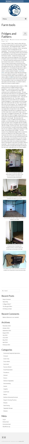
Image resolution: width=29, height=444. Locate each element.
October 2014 (6, 328)
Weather (5, 411)
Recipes (5, 402)
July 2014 (5, 335)
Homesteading (7, 383)
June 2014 (5, 337)
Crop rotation (6, 361)
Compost (5, 356)
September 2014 (7, 330)
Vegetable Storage (8, 408)
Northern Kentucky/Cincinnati (10, 397)
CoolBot (11, 77)
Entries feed (6, 421)
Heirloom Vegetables (8, 380)
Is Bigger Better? (7, 304)
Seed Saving (6, 405)
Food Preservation (8, 369)
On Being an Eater (7, 308)
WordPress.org (6, 426)
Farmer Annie (6, 39)
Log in (4, 419)
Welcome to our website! (13, 317)
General (21, 39)
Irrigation (5, 389)
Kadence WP (21, 441)
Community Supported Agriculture (11, 353)
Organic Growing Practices (10, 400)
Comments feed (7, 424)
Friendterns (6, 372)
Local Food (6, 391)
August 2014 (6, 332)
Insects (5, 386)
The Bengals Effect (7, 306)
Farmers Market (7, 367)
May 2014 (5, 340)
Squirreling (5, 301)
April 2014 (5, 342)
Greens (5, 378)
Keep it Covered (7, 299)
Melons (5, 394)
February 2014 (6, 344)
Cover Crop (6, 358)
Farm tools (17, 39)
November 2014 (7, 325)
